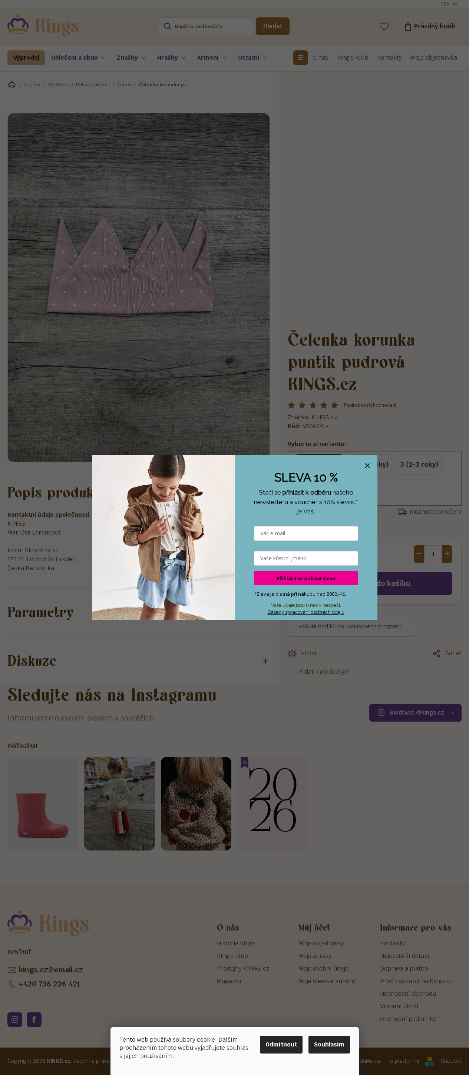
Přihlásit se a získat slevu (306, 578)
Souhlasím (329, 1044)
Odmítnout (281, 1044)
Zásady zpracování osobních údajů (306, 612)
